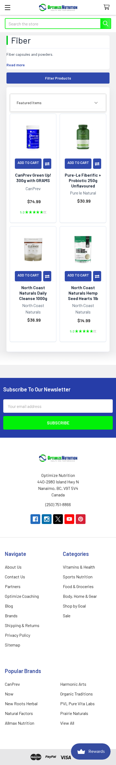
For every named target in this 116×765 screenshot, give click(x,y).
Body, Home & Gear (80, 596)
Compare (47, 164)
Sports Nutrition (78, 576)
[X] (58, 519)
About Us (13, 566)
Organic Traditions (76, 693)
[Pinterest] (81, 519)
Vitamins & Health (79, 566)
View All (67, 723)
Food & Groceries (78, 586)
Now (9, 693)
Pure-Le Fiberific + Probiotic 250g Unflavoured (83, 180)
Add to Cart (28, 162)
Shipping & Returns (22, 625)
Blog (9, 605)
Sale (66, 615)
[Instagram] (47, 519)
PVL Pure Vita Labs (77, 703)
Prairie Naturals (74, 713)
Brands (11, 615)
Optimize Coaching (22, 596)
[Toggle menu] (7, 7)
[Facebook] (35, 519)
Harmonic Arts (73, 684)
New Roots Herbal (21, 703)
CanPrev (12, 684)
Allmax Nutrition (19, 723)
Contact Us (15, 576)
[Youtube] (69, 519)
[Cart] (108, 7)
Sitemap (12, 644)
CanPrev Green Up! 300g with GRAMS (33, 177)
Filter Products (58, 78)
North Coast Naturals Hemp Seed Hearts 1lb (83, 293)
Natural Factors (19, 713)
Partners (13, 586)
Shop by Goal (74, 605)
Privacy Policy (17, 635)
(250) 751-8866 (58, 504)
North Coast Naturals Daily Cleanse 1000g (33, 293)
